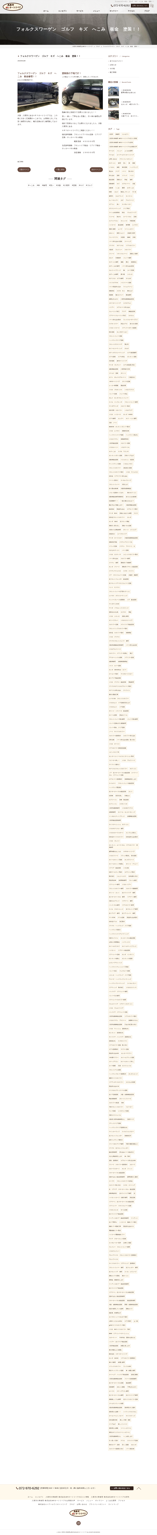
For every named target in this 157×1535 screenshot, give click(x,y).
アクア (124, 311)
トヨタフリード (113, 856)
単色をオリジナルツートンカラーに (119, 1432)
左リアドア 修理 (114, 913)
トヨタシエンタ (113, 1210)
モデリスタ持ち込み (115, 690)
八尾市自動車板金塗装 (115, 1016)
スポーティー (113, 1337)
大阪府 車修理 (133, 575)
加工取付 (122, 921)
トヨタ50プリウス (127, 808)
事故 (130, 612)
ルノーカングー (113, 200)
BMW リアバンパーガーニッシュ (119, 1333)
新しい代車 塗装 (125, 1420)
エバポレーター (126, 204)
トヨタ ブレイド (114, 841)
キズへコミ (133, 769)
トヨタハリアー (126, 884)
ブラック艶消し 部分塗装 (128, 856)
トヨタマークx (125, 447)
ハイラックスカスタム (129, 1412)
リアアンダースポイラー (116, 1082)
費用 (123, 188)
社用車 (111, 796)
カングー (120, 418)
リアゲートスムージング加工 (117, 315)
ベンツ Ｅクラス (114, 587)
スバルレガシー (131, 983)
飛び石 (127, 344)
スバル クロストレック (116, 909)
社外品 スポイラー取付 (116, 633)
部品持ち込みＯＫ (128, 1226)
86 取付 (127, 1156)
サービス (111, 151)
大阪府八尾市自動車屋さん (117, 1119)
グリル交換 (121, 917)
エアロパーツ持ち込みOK (128, 1160)
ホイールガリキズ (114, 946)
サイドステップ (130, 1416)
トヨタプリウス (129, 390)
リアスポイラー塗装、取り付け (118, 1045)
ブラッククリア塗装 (115, 1123)
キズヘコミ (112, 163)
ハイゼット (112, 950)
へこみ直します (127, 1436)
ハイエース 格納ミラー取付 (128, 1222)
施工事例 (20, 162)
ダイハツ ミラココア (129, 530)
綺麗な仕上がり (113, 299)
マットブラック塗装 (115, 464)
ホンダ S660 (113, 521)
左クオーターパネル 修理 (117, 897)
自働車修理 (112, 812)
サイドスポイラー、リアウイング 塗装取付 (122, 1263)
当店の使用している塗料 (116, 1309)
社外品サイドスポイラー (116, 837)
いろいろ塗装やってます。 (117, 493)
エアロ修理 (112, 418)
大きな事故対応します (115, 1156)
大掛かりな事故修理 (115, 530)
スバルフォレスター (128, 1131)
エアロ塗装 (112, 357)
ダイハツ (123, 373)
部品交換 (132, 1197)
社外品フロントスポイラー (117, 517)
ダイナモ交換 (126, 381)
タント (131, 791)
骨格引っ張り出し (114, 526)
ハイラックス (126, 942)
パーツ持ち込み (113, 558)
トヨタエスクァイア (127, 620)
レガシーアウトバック (115, 963)
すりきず (128, 278)
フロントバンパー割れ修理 (117, 719)
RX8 (122, 1103)
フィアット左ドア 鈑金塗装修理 (119, 1218)
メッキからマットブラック (117, 816)
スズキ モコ (121, 291)
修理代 (111, 196)
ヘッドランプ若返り (115, 930)
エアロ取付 (128, 1321)
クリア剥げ (126, 208)
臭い (118, 204)
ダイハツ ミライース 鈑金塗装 (119, 711)
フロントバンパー (114, 484)
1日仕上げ (125, 484)
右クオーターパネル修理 (116, 1395)
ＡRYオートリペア (114, 381)
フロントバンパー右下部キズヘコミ (119, 591)
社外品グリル (113, 921)
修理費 (128, 225)
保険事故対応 (113, 1193)
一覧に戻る (60, 169)
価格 (122, 262)
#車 (38, 185)
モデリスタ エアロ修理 (116, 278)
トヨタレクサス (127, 464)
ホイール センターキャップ (126, 812)
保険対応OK (125, 431)
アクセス (111, 155)
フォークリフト (113, 237)
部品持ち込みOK (114, 1053)
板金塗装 (111, 180)
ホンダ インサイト (128, 954)
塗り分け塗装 (134, 324)
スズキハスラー (113, 324)
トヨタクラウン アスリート (117, 1020)
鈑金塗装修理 (113, 1152)
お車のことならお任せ (115, 1321)
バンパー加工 (113, 971)
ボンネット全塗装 (127, 958)
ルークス (111, 1391)
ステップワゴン (113, 1061)
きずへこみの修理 (114, 266)
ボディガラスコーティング (117, 353)
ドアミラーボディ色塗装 (129, 328)
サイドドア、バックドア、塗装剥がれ (120, 1037)
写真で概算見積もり (132, 1144)
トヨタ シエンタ (114, 616)
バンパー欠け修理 (114, 996)
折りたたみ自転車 (131, 497)
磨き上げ (130, 291)
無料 (131, 180)
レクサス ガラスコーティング (118, 596)
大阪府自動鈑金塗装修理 (116, 645)
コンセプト (125, 134)
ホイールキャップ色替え (116, 864)
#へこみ (31, 185)
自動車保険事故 (122, 661)
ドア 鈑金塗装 (131, 600)
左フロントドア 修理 (115, 1272)
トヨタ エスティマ (115, 554)
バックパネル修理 (114, 905)
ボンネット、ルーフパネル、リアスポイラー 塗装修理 (123, 846)
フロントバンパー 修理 (116, 1267)
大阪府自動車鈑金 (126, 488)
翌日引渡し (119, 796)
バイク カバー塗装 (115, 666)
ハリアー (111, 307)
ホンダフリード (129, 860)
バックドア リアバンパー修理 (118, 991)
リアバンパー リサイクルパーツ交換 (120, 1206)
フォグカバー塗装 (125, 971)
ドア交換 (122, 707)
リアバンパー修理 (114, 884)
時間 (110, 192)
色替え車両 (125, 616)
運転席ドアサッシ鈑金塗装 (130, 567)
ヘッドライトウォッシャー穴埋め (119, 967)
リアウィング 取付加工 (116, 987)
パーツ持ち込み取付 (115, 320)
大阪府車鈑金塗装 (131, 505)
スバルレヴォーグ (126, 480)
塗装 (118, 175)
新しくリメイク (122, 1424)
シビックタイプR (114, 752)
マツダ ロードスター (115, 538)
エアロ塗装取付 (113, 1049)
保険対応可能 (113, 542)
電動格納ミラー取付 (115, 1230)
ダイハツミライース (125, 1099)
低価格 (111, 295)
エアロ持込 (121, 357)
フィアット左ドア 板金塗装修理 (119, 1284)
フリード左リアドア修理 (116, 1144)
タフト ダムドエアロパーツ (117, 377)
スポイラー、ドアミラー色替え (118, 653)
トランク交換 (113, 546)
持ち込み (111, 175)
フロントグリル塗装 (115, 1070)
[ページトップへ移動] (139, 1488)
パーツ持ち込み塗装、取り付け (126, 740)
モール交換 (124, 1210)
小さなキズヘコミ (114, 550)
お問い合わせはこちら (139, 5)
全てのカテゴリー (116, 61)
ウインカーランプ (114, 1131)
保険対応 (111, 291)
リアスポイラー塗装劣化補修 (117, 748)
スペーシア (128, 241)
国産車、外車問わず (115, 1313)
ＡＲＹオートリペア (115, 303)
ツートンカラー (129, 229)
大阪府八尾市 (131, 233)
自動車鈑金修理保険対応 (116, 497)
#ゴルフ (89, 185)
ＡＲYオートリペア (129, 851)
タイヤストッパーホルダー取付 (118, 1317)
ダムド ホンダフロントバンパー (119, 398)
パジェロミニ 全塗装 (127, 460)
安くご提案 (125, 1445)
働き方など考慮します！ (116, 505)
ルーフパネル (127, 217)
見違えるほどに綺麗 (125, 513)
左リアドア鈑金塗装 (115, 678)
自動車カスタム (133, 1020)
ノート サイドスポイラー (117, 731)
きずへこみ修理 (113, 274)
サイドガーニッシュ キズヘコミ (119, 824)
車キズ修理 (112, 1362)
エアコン (111, 204)
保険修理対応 (125, 439)
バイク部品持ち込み (115, 287)
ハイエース (112, 225)
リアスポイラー (130, 245)
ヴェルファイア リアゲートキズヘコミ (121, 1004)
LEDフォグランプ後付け (116, 1140)
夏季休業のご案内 (132, 1177)
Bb (124, 270)
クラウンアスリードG (126, 542)
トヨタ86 (126, 868)
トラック (124, 175)
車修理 (118, 134)
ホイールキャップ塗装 (115, 860)
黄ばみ (111, 171)
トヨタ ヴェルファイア (116, 1008)
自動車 (111, 188)
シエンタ (130, 274)
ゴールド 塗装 (113, 373)
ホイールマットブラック (129, 946)
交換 (135, 217)
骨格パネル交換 (126, 526)
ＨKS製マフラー (113, 1057)
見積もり (119, 180)
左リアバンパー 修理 (128, 913)
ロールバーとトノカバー (116, 1416)
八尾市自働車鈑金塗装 (115, 1024)
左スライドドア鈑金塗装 (116, 1214)
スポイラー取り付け (115, 1185)
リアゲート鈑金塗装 (124, 950)
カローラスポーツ (114, 1169)
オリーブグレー (113, 620)
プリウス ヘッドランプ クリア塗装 (120, 926)
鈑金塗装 (120, 225)
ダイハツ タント (114, 893)
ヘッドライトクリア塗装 (116, 435)
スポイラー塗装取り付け (116, 1449)
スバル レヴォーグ (130, 1272)
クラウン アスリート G (127, 546)
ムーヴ (120, 229)
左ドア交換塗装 (113, 1094)
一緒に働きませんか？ (127, 501)
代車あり (127, 796)
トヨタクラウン (113, 439)
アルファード (130, 200)
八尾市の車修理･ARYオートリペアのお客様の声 (123, 147)
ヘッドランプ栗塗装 (115, 787)
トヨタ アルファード (128, 760)
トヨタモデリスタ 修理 (116, 828)
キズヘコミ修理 (113, 262)
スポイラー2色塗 (114, 1103)
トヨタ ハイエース (115, 414)
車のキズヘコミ (131, 493)
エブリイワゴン (113, 221)
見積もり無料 (134, 254)
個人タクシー (119, 295)
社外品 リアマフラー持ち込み (118, 476)
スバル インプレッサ (115, 402)
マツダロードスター (127, 674)
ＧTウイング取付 (130, 872)
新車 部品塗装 (124, 800)
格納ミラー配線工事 (115, 1226)
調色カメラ (129, 1309)
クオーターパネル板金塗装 (117, 1300)
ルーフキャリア (122, 534)
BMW (128, 237)
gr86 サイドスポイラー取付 (117, 1325)
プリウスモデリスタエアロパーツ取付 (120, 686)
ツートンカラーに (126, 1428)
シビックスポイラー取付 (130, 554)
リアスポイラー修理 (128, 905)
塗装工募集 (134, 1375)
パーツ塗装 (125, 550)
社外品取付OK (113, 1420)
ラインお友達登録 (114, 212)
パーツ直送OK (130, 1449)
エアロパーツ (126, 184)
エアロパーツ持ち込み (123, 307)
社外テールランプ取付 (115, 872)
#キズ (81, 185)
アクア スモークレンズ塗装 (117, 1239)
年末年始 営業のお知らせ (127, 1337)
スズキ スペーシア (129, 1185)
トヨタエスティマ (131, 987)
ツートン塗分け (113, 480)
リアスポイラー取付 (130, 1016)
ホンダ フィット (127, 1169)
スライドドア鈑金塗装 (127, 624)
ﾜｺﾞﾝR (134, 192)
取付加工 (111, 876)
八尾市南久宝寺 (125, 369)
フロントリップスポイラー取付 (118, 628)
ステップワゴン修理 (123, 1391)
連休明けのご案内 (130, 1407)
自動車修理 (112, 661)
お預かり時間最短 (114, 942)
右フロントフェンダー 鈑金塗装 (119, 579)
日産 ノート (113, 423)
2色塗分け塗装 (127, 468)
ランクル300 (127, 1366)
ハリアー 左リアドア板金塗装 (118, 1342)
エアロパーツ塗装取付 (115, 779)
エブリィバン (113, 804)
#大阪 (58, 185)
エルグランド (119, 196)
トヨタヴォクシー (114, 1251)
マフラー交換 (125, 1049)
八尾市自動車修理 (114, 808)
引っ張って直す (113, 1440)
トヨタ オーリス (114, 744)
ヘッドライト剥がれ (132, 435)
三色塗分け (132, 377)
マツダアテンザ (113, 406)
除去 (123, 212)
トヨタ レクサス (114, 431)
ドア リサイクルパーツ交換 (117, 575)
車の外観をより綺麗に (115, 1350)
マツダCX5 (112, 917)
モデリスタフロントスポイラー (118, 769)
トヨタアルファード (115, 649)
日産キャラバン (113, 938)
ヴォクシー (119, 250)
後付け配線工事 (113, 694)
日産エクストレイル (115, 1115)
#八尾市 (66, 185)
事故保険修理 (113, 1099)
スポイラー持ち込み (129, 736)
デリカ (123, 1440)
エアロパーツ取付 (132, 509)
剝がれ (119, 217)
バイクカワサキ (113, 283)
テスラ (136, 513)
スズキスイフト (122, 1041)
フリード (111, 254)
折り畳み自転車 (113, 488)
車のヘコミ (125, 1276)
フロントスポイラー (115, 468)
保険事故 (128, 633)
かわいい (111, 233)
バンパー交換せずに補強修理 (117, 723)
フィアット (134, 1218)
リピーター (129, 1107)
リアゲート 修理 (127, 901)
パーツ (124, 171)
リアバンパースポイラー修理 (117, 1000)
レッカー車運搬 (113, 385)
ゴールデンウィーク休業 (116, 1403)
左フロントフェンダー (115, 1136)
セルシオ (133, 1445)
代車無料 (118, 258)
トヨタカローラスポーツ (116, 833)
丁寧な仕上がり (131, 1387)
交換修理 (111, 1387)
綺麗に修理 (121, 1362)
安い (124, 163)
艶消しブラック (125, 192)
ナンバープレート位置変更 (117, 600)
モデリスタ (120, 245)
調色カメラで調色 (114, 1276)
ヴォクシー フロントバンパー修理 (119, 1247)
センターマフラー (126, 1053)
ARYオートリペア (122, 361)
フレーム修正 (133, 880)
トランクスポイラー (115, 1366)
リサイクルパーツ (122, 254)
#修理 (44, 185)
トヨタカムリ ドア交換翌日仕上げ (119, 703)
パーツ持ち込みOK (131, 645)
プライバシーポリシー (126, 159)
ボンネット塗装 (131, 357)
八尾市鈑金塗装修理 (115, 820)
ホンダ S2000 (113, 1358)
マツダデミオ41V (114, 604)
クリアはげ (112, 1424)
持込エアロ (124, 324)
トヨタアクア (128, 410)
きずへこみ (130, 188)
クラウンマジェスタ (115, 571)
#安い (51, 185)
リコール (111, 217)
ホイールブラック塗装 (127, 1057)
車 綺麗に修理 (130, 1370)
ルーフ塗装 (131, 270)
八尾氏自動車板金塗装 (115, 1379)
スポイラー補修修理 (132, 888)
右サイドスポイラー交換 (130, 1399)
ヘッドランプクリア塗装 (116, 340)
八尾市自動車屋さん (115, 1436)
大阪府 (111, 250)
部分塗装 (111, 332)
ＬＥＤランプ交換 (123, 1111)
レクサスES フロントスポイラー (119, 698)
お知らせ (113, 65)
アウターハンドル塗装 (115, 657)
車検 (133, 163)
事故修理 (131, 682)
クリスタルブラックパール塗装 (118, 1090)
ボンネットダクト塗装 (115, 455)
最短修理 (128, 295)
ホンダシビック (133, 1074)
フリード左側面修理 (130, 1379)
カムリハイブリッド (115, 270)
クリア (118, 171)
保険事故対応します (130, 779)
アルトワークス (113, 1259)
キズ (118, 184)
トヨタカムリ (113, 707)
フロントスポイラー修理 (116, 888)
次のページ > (96, 169)
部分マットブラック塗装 (116, 1370)
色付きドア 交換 (114, 1445)
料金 (126, 180)
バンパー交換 (113, 394)
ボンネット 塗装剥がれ (116, 1033)
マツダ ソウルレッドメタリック (119, 608)
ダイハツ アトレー (132, 864)
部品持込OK (112, 880)
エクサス (123, 612)
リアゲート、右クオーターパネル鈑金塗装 (121, 1202)
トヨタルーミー (113, 447)
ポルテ (111, 258)
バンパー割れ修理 (132, 719)
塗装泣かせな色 (113, 612)
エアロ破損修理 (131, 353)
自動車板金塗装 (113, 460)
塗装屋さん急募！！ (115, 1412)
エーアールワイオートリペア (125, 155)
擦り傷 (123, 274)
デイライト (126, 690)
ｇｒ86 (136, 1321)
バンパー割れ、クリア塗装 (117, 727)
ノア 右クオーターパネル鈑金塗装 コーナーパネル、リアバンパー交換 (123, 774)
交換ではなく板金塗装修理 (117, 1296)
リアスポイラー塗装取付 (128, 1358)
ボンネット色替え (114, 958)
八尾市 (111, 134)
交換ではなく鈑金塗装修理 (117, 1177)
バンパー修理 (127, 258)
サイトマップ (113, 1504)
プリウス (111, 245)
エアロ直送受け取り (129, 365)
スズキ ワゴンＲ (123, 451)
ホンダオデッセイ (122, 332)
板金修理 (128, 1383)
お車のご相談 (127, 1243)
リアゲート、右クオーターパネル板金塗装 (121, 1292)
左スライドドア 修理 (128, 893)
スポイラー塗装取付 (115, 736)
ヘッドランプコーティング (117, 983)
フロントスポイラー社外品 (124, 1181)
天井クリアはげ (129, 455)
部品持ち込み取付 (132, 917)
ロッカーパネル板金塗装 (128, 938)
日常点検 (111, 740)
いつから (111, 167)
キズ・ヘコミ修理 (131, 418)
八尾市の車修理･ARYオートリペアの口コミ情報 (123, 138)
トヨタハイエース (114, 328)
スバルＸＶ (112, 783)
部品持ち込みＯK (114, 1086)
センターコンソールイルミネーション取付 (121, 756)
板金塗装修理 (131, 1300)
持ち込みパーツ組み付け (127, 1152)
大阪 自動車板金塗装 (115, 1305)
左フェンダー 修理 (132, 1267)
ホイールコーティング (115, 348)
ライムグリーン (127, 287)
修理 (119, 163)
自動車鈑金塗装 (113, 369)
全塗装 (123, 237)
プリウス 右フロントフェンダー (119, 1148)
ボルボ (127, 348)
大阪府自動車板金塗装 (115, 1407)
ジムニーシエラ (121, 876)
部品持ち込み (121, 509)
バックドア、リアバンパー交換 (118, 1012)
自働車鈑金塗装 (131, 816)
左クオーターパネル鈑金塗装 (117, 791)
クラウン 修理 (113, 563)
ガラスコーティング (115, 208)
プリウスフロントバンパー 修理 (119, 641)
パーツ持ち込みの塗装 (115, 241)
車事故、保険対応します (116, 1280)
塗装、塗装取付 (113, 1160)
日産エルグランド (114, 901)
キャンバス (124, 221)
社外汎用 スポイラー (115, 410)
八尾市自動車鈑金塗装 (127, 299)
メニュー (119, 151)
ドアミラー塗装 (129, 657)
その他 (112, 68)
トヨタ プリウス (114, 637)
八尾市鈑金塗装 (113, 443)
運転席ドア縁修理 (126, 563)
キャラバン (129, 196)
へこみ (118, 188)
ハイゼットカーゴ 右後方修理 (118, 1197)
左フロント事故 (124, 521)
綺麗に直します (125, 1346)
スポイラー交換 (113, 624)
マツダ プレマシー (115, 365)
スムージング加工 (114, 311)
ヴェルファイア (131, 212)
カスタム (131, 315)
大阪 (133, 184)
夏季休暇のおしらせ (115, 851)
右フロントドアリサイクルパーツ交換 (120, 583)
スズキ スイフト (128, 571)
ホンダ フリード (114, 567)
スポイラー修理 (125, 558)
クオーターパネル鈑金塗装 (117, 1173)
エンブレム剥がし (131, 833)
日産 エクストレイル (124, 1066)
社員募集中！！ (113, 501)
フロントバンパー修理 (131, 402)
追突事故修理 (122, 880)
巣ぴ (131, 653)
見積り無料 (112, 229)
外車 (134, 237)
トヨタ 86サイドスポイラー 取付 (119, 1329)
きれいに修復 (121, 1387)
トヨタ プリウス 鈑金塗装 (117, 682)
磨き (127, 262)
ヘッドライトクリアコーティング (119, 934)
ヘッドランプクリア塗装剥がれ (118, 1127)
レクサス (135, 225)
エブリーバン (113, 800)
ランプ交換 (112, 1111)
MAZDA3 (111, 509)
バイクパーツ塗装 (126, 283)
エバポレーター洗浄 (115, 1243)
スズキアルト (127, 303)
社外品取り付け (133, 876)
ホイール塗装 (113, 715)
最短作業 (123, 385)
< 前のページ (24, 169)
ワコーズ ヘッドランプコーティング (120, 979)
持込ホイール (123, 715)
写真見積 (132, 221)
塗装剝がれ (112, 1041)
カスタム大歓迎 (130, 1082)
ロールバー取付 (113, 674)
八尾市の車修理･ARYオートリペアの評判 (121, 142)
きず (122, 200)
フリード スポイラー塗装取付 (118, 1164)
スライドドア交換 (132, 1440)
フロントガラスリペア (115, 344)
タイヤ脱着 (112, 1066)
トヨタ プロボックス (115, 390)
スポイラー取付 (125, 406)
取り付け (131, 171)
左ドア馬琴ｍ (113, 1222)
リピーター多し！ (114, 760)
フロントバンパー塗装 (115, 336)
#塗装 (74, 185)
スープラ (111, 1181)
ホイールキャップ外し (127, 1061)
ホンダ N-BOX (127, 414)
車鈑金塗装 (132, 311)
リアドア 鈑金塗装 (115, 868)
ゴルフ (116, 192)
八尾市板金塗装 (113, 1346)
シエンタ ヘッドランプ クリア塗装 (120, 975)
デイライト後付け (114, 764)
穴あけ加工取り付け (130, 1024)
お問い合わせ (113, 159)
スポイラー (128, 250)
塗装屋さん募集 (113, 1428)
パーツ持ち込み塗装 (128, 266)
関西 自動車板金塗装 (131, 1305)
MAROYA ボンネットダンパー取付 (119, 427)
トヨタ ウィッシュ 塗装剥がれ (119, 1029)
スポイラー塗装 (125, 443)
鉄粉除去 (133, 262)
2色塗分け (112, 534)
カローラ (132, 1164)
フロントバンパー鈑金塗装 (126, 783)
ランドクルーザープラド (130, 320)
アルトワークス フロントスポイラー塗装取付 (122, 1255)
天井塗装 (111, 361)
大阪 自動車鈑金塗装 (127, 1094)
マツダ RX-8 (113, 513)
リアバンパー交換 (114, 954)
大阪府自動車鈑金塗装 (131, 538)
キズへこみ (112, 451)
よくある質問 (128, 151)
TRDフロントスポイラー (116, 1107)
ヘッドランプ (134, 167)
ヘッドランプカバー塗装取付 (117, 1074)
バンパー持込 (123, 394)
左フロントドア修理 (132, 909)
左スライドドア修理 (125, 1193)
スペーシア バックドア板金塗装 (119, 1375)
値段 (118, 167)
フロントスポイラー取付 (116, 472)
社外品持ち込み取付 (132, 837)
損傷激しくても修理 (115, 1399)
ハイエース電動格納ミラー (117, 1234)
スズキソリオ (123, 804)
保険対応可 (128, 1136)
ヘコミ (132, 175)
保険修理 (111, 184)
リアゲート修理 (131, 897)
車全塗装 (124, 167)
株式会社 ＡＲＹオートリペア (118, 1354)
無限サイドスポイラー (115, 1078)
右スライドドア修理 (132, 1395)
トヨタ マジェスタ (132, 472)
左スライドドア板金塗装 (116, 1288)
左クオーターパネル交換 (116, 1383)
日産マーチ (130, 1119)
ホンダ (129, 517)
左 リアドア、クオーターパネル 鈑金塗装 (122, 1189)
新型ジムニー (121, 233)
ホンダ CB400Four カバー (117, 670)
